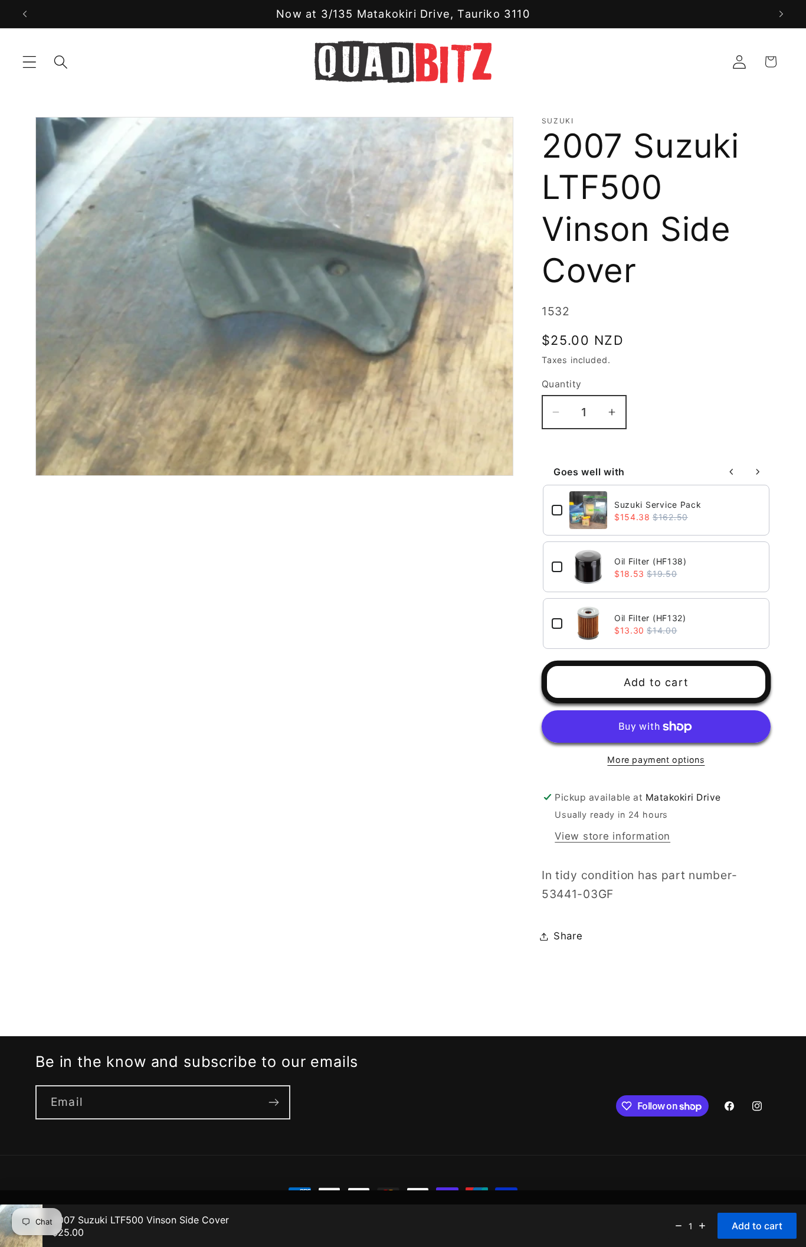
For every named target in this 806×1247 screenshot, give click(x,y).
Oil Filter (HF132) (650, 618)
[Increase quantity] (702, 1226)
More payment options (656, 760)
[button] (29, 61)
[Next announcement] (781, 14)
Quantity (562, 384)
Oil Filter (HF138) (650, 561)
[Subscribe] (273, 1102)
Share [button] (568, 936)
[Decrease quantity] (678, 1226)
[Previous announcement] (25, 14)
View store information (612, 836)
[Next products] (758, 471)
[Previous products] (732, 471)
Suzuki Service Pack (658, 505)
